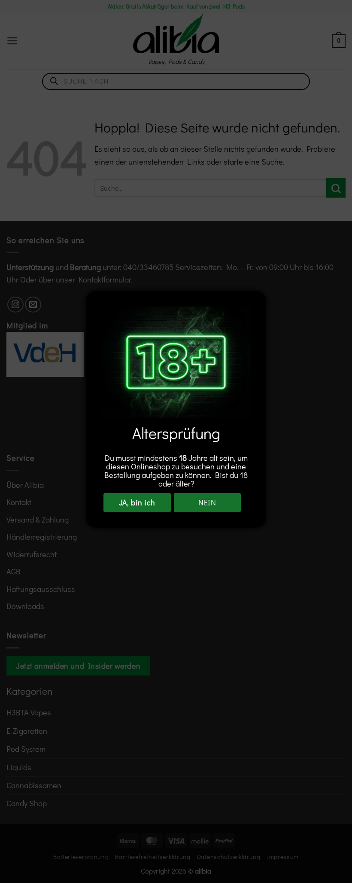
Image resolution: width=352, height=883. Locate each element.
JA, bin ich (137, 502)
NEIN (207, 502)
